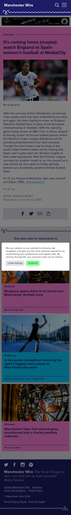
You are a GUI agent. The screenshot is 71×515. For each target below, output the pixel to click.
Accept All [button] (32, 263)
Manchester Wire (18, 5)
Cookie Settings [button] (15, 263)
